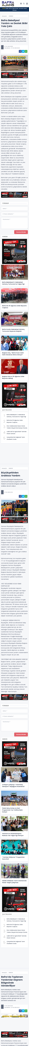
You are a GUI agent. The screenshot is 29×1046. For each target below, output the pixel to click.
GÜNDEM (11, 16)
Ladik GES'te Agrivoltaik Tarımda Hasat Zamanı (14, 9)
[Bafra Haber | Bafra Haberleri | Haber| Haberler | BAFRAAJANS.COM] (8, 3)
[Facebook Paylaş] (20, 51)
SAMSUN (11, 468)
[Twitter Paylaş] (23, 51)
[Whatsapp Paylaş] (26, 51)
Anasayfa (4, 16)
